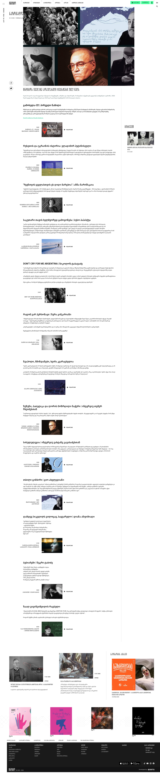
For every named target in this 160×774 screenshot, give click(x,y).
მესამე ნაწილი (38, 118)
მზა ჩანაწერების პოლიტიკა (87, 740)
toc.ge (148, 750)
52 (53, 735)
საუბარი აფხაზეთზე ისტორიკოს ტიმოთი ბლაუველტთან (29, 689)
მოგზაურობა (12, 756)
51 (94, 730)
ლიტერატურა (59, 747)
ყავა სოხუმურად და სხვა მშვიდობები (71, 681)
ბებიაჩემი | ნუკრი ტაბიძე (31, 592)
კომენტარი (83, 754)
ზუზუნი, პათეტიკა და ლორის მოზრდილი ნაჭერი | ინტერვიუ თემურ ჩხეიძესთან (30, 428)
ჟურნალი (104, 745)
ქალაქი (66, 3)
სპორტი (10, 760)
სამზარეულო (12, 758)
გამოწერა (145, 2)
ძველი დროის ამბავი (13, 751)
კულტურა (57, 3)
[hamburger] (4, 2)
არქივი (124, 745)
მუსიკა (58, 754)
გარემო (36, 756)
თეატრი (58, 751)
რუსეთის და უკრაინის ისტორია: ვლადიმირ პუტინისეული (32, 169)
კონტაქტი (60, 740)
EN (157, 3)
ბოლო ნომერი (104, 747)
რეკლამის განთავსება (49, 740)
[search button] (157, 6)
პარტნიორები (37, 740)
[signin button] (151, 2)
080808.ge (149, 748)
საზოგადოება (47, 3)
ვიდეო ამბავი (84, 747)
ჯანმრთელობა (12, 754)
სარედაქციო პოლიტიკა (24, 740)
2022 (153, 735)
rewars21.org (150, 752)
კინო (58, 749)
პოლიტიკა (37, 751)
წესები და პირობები (72, 740)
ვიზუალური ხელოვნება (62, 756)
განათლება (37, 747)
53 (11, 736)
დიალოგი (83, 751)
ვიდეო (83, 745)
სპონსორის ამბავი (118, 654)
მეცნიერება (37, 749)
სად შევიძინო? (104, 751)
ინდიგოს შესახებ (11, 740)
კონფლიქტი (37, 754)
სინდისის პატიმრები (77, 3)
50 (135, 735)
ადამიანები (36, 3)
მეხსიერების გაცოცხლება (15, 749)
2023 (30, 736)
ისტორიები (26, 3)
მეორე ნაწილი (28, 118)
